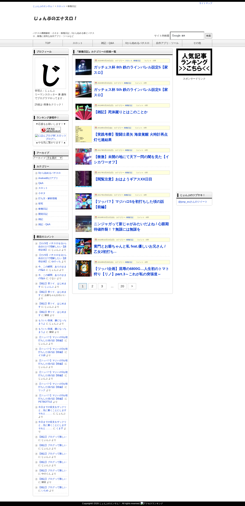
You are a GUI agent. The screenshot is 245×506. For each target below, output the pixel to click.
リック (41, 390)
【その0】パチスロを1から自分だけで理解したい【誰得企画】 (52, 246)
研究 (40, 203)
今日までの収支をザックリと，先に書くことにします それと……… (53, 410)
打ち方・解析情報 (47, 198)
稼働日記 (137, 61)
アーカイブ (39, 157)
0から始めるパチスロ (49, 173)
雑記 (40, 219)
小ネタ (41, 193)
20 (122, 286)
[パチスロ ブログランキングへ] (51, 131)
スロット (61, 6)
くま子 (59, 428)
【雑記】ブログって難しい (52, 436)
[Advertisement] (147, 19)
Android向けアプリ (48, 178)
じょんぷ (49, 286)
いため (44, 490)
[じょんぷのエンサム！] (55, 22)
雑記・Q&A (44, 224)
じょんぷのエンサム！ (43, 6)
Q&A (40, 183)
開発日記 (43, 214)
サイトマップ (205, 3)
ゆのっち (56, 261)
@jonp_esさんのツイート (192, 201)
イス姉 (41, 355)
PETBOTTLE (45, 402)
